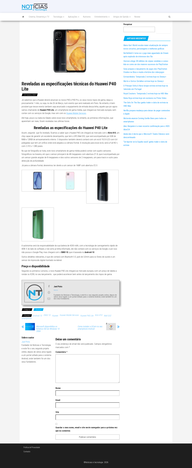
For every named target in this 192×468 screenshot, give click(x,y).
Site (57, 412)
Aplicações (73, 17)
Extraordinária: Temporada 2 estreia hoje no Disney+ (144, 77)
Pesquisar (127, 24)
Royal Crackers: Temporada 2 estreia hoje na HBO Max (145, 93)
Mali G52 (107, 315)
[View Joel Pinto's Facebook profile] (49, 286)
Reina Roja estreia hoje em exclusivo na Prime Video (144, 98)
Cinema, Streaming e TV (39, 17)
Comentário (61, 352)
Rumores (87, 17)
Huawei (55, 315)
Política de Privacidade (32, 447)
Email (58, 400)
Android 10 (37, 315)
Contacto (27, 452)
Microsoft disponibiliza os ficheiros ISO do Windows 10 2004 (47, 328)
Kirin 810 (98, 315)
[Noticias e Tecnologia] (23, 17)
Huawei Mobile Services (76, 113)
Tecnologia (58, 17)
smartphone (26, 318)
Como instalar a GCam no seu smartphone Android (90, 327)
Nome (58, 388)
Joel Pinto (26, 342)
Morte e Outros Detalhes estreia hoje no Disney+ (143, 81)
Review (137, 17)
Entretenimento (101, 17)
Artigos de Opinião (121, 17)
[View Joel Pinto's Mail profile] (49, 298)
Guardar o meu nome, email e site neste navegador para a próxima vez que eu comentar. (86, 429)
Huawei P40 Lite (86, 315)
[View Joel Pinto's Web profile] (49, 292)
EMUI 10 (46, 315)
